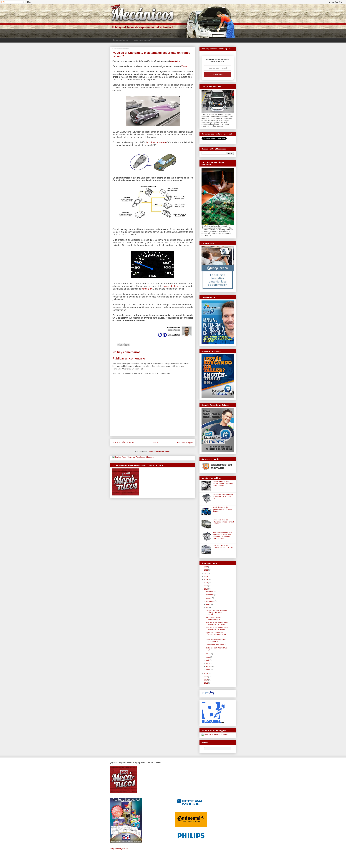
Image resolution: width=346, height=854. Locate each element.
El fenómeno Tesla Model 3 (216, 645)
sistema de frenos (171, 286)
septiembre (210, 601)
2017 (206, 586)
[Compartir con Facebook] (125, 344)
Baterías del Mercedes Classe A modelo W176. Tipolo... (217, 628)
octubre (209, 598)
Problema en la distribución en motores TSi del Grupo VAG (223, 496)
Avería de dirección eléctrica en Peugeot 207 (216, 641)
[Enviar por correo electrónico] (118, 344)
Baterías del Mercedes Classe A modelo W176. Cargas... (217, 623)
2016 (206, 589)
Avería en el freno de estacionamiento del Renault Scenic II (223, 522)
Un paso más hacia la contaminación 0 (214, 618)
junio (208, 654)
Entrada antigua (185, 442)
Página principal (120, 40)
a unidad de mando (156, 142)
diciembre (210, 592)
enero (208, 670)
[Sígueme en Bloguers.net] (213, 723)
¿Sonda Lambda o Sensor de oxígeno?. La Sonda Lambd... (216, 612)
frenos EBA (147, 289)
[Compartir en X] (123, 344)
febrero (209, 666)
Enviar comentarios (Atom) (158, 452)
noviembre (210, 595)
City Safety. (175, 61)
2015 (206, 674)
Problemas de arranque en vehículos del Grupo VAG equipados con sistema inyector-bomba (222, 535)
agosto (208, 604)
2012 (206, 683)
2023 (206, 567)
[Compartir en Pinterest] (128, 344)
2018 (206, 583)
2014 (206, 677)
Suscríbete (218, 75)
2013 (206, 680)
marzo (208, 663)
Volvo (184, 66)
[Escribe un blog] (120, 344)
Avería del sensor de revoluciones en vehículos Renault (222, 509)
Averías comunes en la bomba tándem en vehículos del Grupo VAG (223, 484)
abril (207, 660)
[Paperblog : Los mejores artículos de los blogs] (208, 694)
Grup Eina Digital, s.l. (119, 848)
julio (207, 607)
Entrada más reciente (123, 442)
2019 (206, 579)
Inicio (155, 442)
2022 (206, 570)
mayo (208, 657)
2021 (206, 573)
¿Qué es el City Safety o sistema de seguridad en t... (216, 635)
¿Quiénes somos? (142, 40)
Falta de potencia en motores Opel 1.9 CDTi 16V (223, 546)
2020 (206, 576)
